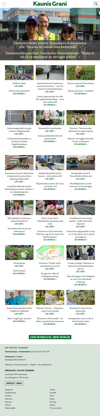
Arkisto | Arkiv (14, 383)
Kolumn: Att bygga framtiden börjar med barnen (81, 140)
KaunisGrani (50, 3)
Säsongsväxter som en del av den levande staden (81, 320)
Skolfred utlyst (19, 83)
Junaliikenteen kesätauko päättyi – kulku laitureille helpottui (80, 221)
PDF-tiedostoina (20, 374)
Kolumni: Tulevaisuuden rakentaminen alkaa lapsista (80, 130)
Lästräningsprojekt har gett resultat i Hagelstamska (19, 130)
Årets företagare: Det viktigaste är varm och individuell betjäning (81, 279)
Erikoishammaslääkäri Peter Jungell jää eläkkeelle (19, 309)
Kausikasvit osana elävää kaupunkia (81, 309)
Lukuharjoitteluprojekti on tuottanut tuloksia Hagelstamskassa (19, 141)
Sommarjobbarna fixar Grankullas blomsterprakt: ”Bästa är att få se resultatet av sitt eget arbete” (50, 55)
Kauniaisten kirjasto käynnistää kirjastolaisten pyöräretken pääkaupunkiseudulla (19, 176)
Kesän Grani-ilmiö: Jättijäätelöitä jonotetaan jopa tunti (50, 221)
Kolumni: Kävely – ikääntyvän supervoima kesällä (49, 309)
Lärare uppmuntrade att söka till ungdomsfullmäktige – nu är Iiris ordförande (50, 99)
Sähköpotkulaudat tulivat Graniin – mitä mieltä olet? (50, 175)
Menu (4, 4)
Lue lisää (18, 86)
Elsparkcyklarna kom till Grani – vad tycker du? (50, 185)
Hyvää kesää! (19, 263)
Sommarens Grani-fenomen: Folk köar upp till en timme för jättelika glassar (50, 234)
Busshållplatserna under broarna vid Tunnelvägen (81, 185)
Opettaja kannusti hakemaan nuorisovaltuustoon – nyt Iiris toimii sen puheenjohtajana (49, 86)
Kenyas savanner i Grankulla (81, 91)
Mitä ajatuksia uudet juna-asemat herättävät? (19, 220)
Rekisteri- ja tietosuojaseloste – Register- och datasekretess (28, 364)
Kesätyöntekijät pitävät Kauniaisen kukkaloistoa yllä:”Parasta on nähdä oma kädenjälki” (50, 45)
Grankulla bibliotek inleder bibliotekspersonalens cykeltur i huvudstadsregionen (19, 189)
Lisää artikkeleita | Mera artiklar (50, 337)
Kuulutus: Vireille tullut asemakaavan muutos (50, 264)
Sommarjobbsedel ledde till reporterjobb (50, 137)
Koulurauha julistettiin (19, 91)
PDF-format (23, 377)
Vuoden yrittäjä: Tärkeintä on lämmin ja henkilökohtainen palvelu (81, 266)
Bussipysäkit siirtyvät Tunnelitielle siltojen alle (81, 175)
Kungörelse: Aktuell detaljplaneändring (50, 275)
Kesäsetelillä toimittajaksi (50, 128)
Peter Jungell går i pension (19, 318)
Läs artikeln (18, 93)
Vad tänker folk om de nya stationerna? (19, 230)
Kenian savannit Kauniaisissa (81, 83)
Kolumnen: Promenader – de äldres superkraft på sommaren (50, 320)
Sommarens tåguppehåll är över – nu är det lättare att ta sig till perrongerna (80, 234)
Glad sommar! (19, 270)
